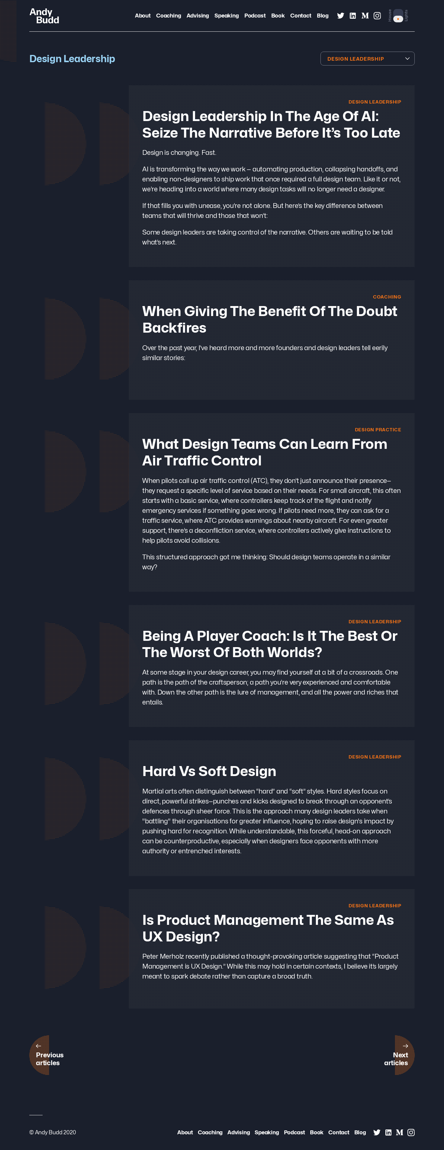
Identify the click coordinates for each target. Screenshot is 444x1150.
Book (278, 15)
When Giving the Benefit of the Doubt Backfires (269, 319)
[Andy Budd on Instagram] (377, 15)
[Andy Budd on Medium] (365, 15)
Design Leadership (375, 102)
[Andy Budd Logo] (44, 16)
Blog (323, 15)
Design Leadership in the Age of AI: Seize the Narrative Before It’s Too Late (271, 124)
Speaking (226, 15)
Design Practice (378, 430)
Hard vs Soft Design (209, 771)
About (143, 15)
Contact (300, 15)
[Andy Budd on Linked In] (352, 15)
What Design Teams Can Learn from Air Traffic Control (265, 452)
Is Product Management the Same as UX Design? (268, 928)
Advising (198, 15)
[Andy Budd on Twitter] (340, 15)
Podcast (254, 15)
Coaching (168, 15)
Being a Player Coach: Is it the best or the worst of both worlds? (269, 644)
